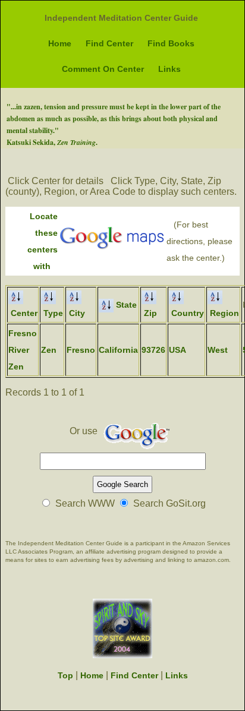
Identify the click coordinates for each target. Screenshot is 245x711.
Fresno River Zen (22, 349)
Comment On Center (103, 69)
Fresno (81, 350)
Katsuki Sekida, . (52, 142)
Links (169, 69)
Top (65, 675)
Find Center (109, 43)
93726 (153, 350)
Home (59, 43)
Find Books (170, 43)
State (125, 304)
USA (177, 350)
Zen (48, 350)
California (118, 350)
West (218, 350)
